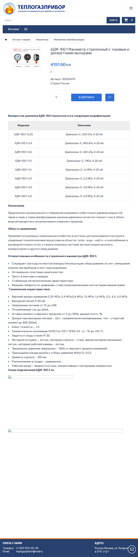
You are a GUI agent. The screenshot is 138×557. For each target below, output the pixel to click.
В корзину (86, 97)
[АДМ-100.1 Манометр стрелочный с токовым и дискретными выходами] (27, 58)
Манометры (42, 39)
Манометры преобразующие (69, 39)
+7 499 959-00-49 (27, 548)
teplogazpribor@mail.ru (29, 551)
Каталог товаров (21, 39)
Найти (113, 20)
